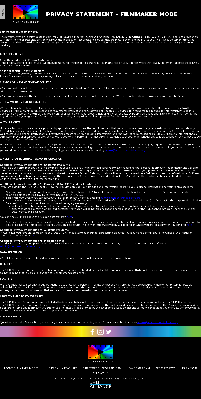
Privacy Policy (139, 378)
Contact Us (100, 373)
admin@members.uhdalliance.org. (20, 246)
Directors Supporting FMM (102, 368)
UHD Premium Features (61, 368)
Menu (2, 12)
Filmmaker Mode (25, 14)
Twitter (109, 332)
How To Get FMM (138, 368)
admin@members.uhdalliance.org (125, 150)
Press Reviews (165, 368)
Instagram (100, 332)
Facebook (92, 332)
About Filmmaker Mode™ (21, 368)
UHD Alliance (100, 384)
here (69, 216)
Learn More (189, 368)
